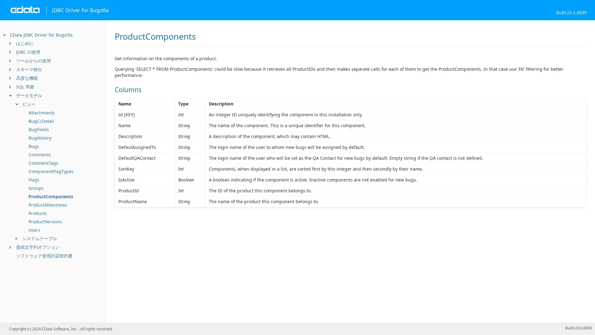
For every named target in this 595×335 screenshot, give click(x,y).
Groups (36, 188)
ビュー (28, 104)
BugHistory (40, 138)
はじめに (24, 43)
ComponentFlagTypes (51, 171)
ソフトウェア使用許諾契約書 (44, 256)
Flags (34, 180)
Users (34, 230)
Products (38, 213)
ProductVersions (45, 222)
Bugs (34, 146)
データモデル (29, 95)
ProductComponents (51, 196)
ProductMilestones (48, 205)
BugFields (39, 129)
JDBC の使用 (28, 52)
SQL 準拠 (25, 87)
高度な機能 (27, 78)
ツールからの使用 (33, 61)
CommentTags (43, 163)
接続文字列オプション (38, 247)
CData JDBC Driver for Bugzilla (41, 35)
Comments (40, 155)
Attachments (42, 113)
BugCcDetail (41, 121)
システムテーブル (39, 238)
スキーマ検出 (29, 69)
